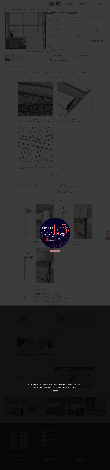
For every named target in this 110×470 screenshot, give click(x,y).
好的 (55, 390)
